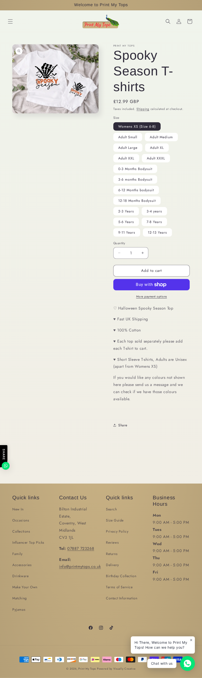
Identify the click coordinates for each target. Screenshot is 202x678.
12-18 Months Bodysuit (137, 200)
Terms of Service (119, 587)
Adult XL (157, 147)
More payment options (151, 296)
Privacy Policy (117, 531)
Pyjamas (18, 609)
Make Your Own (24, 587)
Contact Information (121, 598)
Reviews (112, 542)
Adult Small (127, 137)
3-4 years (154, 211)
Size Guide (115, 520)
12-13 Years (157, 232)
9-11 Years (126, 232)
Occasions (20, 520)
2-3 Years (126, 211)
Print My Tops (87, 669)
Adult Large (127, 147)
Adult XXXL (156, 158)
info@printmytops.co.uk (80, 566)
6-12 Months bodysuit (136, 190)
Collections (21, 531)
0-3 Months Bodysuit (135, 168)
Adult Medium (161, 137)
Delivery (112, 564)
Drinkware (20, 576)
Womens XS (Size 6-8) (137, 126)
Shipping (142, 109)
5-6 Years (126, 221)
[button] (10, 21)
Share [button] (122, 425)
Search (111, 509)
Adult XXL (126, 158)
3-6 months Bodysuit (135, 179)
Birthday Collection (121, 576)
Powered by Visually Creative (116, 669)
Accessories (22, 564)
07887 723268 (80, 548)
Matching (19, 598)
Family (17, 553)
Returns (112, 553)
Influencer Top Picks (28, 542)
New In (18, 509)
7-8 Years (154, 221)
